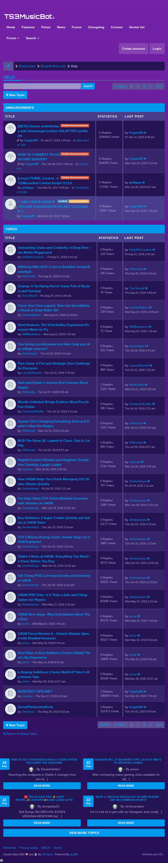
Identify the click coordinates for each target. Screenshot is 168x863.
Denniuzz (28, 711)
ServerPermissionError (35, 707)
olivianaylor (29, 353)
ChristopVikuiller (33, 411)
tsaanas (27, 469)
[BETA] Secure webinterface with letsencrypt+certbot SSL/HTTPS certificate (53, 130)
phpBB (74, 854)
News (61, 27)
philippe (28, 187)
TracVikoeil (29, 295)
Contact (117, 27)
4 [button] (150, 86)
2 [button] (138, 86)
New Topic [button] (16, 95)
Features (28, 27)
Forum (76, 27)
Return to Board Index (21, 733)
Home (11, 27)
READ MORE (42, 785)
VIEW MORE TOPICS (84, 833)
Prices (46, 27)
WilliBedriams (31, 334)
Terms (57, 847)
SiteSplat (46, 854)
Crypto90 (31, 140)
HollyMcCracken (33, 257)
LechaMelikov (31, 315)
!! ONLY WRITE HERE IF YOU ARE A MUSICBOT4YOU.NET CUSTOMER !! (53, 206)
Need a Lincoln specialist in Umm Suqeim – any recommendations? (128, 798)
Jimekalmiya (30, 488)
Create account (133, 48)
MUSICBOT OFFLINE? (35, 691)
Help (9, 77)
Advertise (9, 847)
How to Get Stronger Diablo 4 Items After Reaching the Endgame (44, 761)
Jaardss (27, 696)
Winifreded (136, 384)
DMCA (45, 847)
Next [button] (159, 86)
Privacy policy (28, 847)
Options (105, 724)
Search (31, 38)
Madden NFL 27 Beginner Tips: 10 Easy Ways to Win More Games (128, 761)
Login (157, 48)
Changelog (96, 27)
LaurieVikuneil (31, 372)
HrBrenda (28, 276)
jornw (25, 623)
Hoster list (137, 27)
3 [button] (144, 86)
